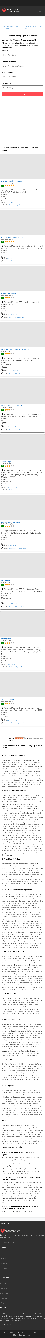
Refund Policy (4, 1298)
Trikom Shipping (7, 462)
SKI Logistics (6, 639)
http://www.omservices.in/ (15, 373)
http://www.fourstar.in (14, 261)
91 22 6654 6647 (12, 426)
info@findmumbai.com (8, 1242)
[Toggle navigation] (5, 3)
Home (3, 26)
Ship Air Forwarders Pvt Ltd (11, 405)
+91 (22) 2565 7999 (13, 603)
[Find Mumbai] (12, 11)
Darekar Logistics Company (11, 181)
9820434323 (11, 258)
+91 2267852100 (12, 314)
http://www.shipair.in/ (14, 429)
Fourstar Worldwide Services (12, 237)
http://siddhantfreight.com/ (16, 723)
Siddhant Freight (7, 699)
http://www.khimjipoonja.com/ (17, 317)
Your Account (4, 1263)
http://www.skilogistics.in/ (15, 667)
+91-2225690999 (12, 487)
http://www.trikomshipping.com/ (17, 490)
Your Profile (3, 1268)
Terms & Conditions (5, 1284)
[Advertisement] (22, 121)
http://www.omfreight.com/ (16, 606)
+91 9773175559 (12, 720)
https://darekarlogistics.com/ (16, 205)
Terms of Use (3, 1288)
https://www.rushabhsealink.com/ (17, 548)
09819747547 (11, 664)
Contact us (3, 1253)
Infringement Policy (5, 1303)
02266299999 (11, 545)
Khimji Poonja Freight (9, 293)
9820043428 (11, 202)
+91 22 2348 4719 (12, 370)
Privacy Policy (4, 1293)
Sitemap (2, 1272)
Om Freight (5, 580)
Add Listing (3, 1258)
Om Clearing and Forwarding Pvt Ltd (15, 349)
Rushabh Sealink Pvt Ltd (10, 522)
